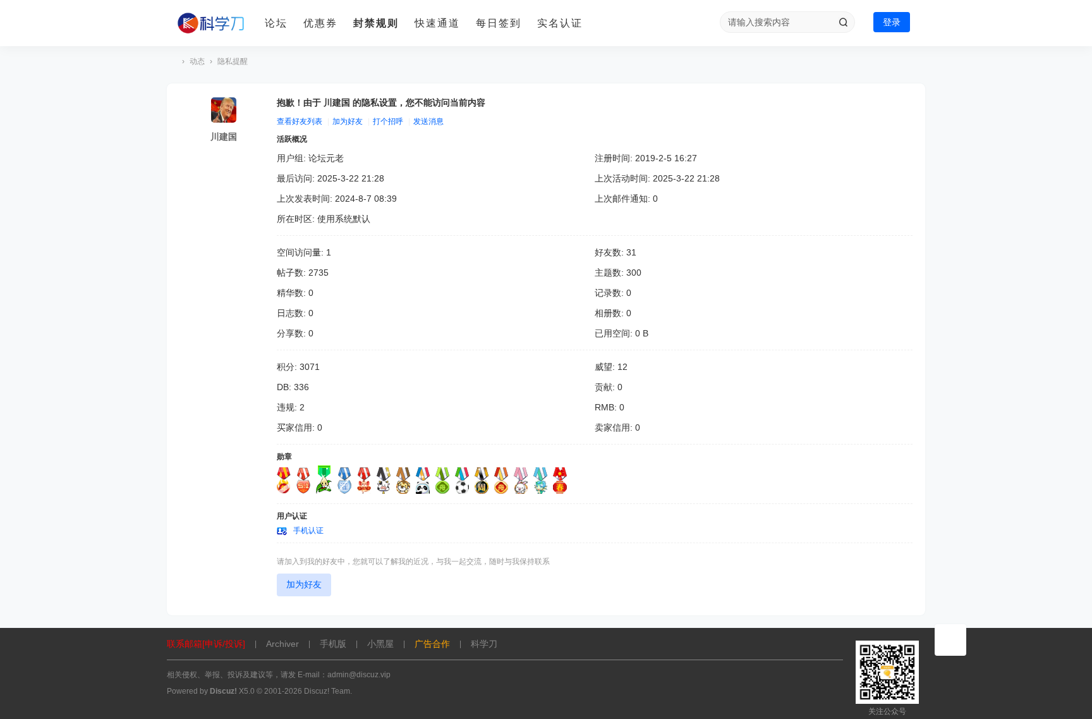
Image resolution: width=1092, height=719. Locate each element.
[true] (843, 22)
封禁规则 (376, 23)
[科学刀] (211, 23)
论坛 (276, 23)
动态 (197, 61)
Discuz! (223, 691)
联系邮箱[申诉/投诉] (206, 644)
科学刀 (172, 61)
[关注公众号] (950, 640)
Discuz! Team (327, 691)
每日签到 (498, 23)
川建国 (223, 137)
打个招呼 (388, 121)
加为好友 (347, 121)
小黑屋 (380, 644)
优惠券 (320, 23)
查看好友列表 (299, 121)
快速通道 (437, 23)
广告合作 (432, 644)
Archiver (282, 644)
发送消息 (428, 121)
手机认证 (308, 530)
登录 (892, 22)
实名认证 (560, 23)
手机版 (333, 644)
